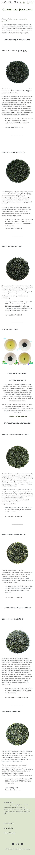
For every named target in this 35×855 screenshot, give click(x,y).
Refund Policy (9, 828)
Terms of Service (9, 833)
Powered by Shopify (24, 849)
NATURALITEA (14, 849)
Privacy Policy (8, 823)
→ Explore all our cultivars (17, 416)
